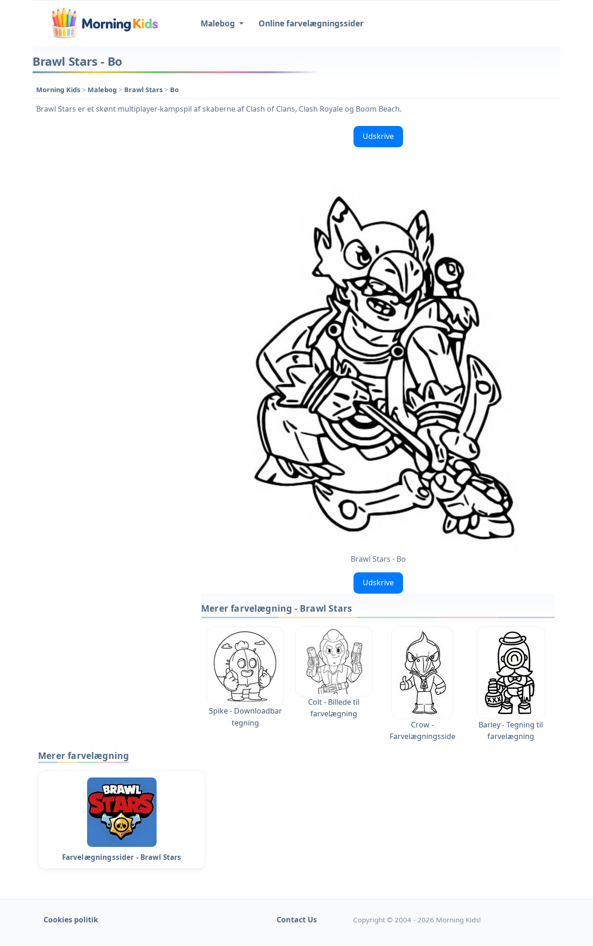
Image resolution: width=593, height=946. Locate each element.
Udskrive (378, 136)
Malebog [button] (219, 23)
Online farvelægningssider (311, 23)
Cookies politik (71, 920)
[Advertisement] (112, 261)
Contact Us (297, 920)
